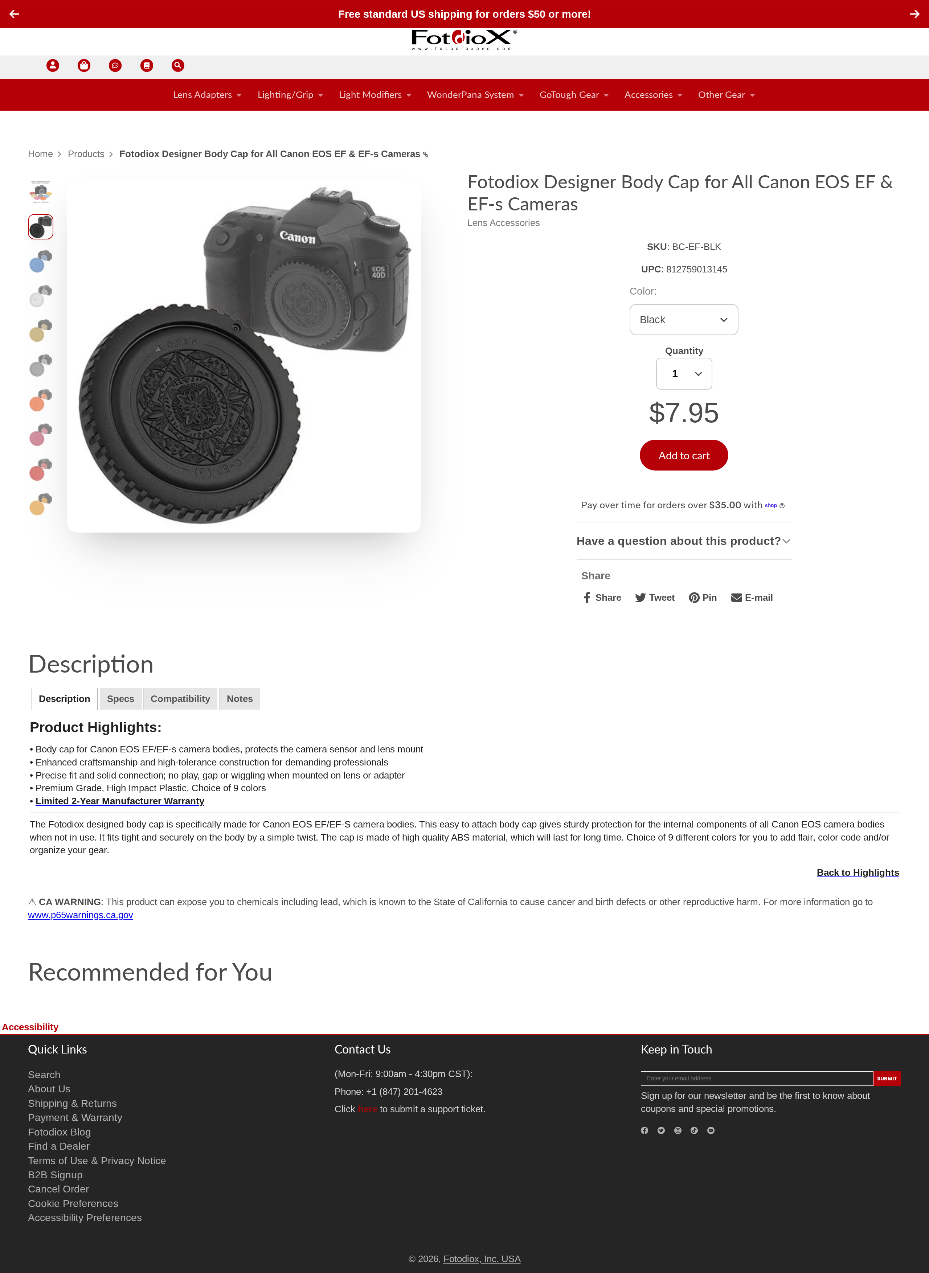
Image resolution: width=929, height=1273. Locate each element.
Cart (84, 67)
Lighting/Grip (286, 94)
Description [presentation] (64, 699)
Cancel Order (58, 1189)
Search (44, 1074)
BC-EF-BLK (696, 247)
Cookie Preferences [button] (73, 1203)
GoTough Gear (569, 94)
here (367, 1109)
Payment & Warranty (75, 1117)
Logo (464, 40)
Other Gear (721, 94)
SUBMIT (887, 1078)
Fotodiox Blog (59, 1132)
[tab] (65, 699)
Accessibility (30, 1027)
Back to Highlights (858, 872)
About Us (49, 1089)
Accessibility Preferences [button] (85, 1217)
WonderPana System (470, 94)
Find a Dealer (59, 1146)
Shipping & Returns (72, 1103)
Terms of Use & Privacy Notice (97, 1160)
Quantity (684, 351)
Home (40, 154)
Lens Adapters (202, 94)
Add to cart (684, 455)
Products (86, 154)
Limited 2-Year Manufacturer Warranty (120, 801)
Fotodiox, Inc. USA (482, 1259)
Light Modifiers (370, 94)
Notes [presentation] (240, 699)
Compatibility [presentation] (180, 699)
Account (52, 67)
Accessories (649, 94)
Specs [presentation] (120, 699)
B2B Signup (55, 1174)
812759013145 (696, 269)
